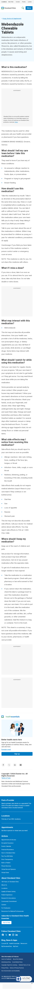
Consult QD (4, 943)
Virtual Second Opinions (8, 869)
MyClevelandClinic (6, 946)
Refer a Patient (5, 863)
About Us (4, 885)
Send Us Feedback (6, 959)
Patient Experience (6, 895)
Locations (4, 888)
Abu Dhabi (10, 1)
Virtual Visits (5, 872)
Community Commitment (9, 901)
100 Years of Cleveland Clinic (10, 882)
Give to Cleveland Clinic (8, 853)
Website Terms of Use (24, 965)
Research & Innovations (8, 898)
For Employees (5, 908)
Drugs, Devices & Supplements (12, 18)
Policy (16, 122)
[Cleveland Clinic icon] (2, 716)
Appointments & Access (8, 840)
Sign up (17, 754)
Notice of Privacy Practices (17, 968)
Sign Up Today (6, 922)
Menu (29, 8)
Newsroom (24, 943)
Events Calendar (6, 846)
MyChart (15, 946)
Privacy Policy (4, 968)
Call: (6, 976)
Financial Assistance (7, 849)
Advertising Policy (6, 962)
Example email (6, 749)
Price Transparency (7, 859)
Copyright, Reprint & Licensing (9, 965)
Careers (3, 905)
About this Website (18, 959)
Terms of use (5, 778)
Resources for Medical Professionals (12, 911)
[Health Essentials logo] (12, 716)
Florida (23, 1)
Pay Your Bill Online (7, 856)
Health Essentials (14, 943)
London (30, 1)
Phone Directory (6, 866)
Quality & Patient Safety (8, 891)
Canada (18, 1)
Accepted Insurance (7, 843)
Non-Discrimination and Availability (10, 970)
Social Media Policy (17, 962)
